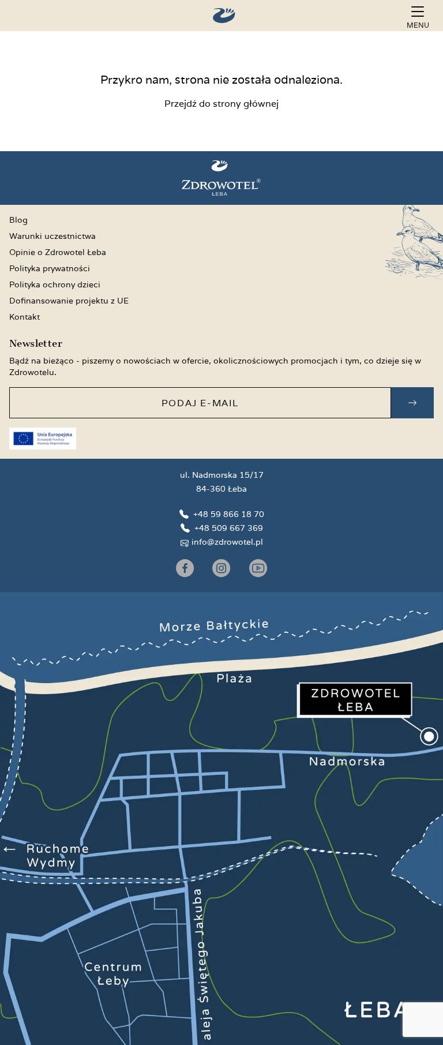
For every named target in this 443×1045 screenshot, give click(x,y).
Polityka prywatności (49, 268)
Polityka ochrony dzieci (54, 284)
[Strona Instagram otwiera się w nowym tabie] (221, 568)
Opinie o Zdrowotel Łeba (57, 252)
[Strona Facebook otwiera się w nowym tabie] (185, 568)
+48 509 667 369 (228, 528)
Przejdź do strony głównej (221, 104)
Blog (18, 220)
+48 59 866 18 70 (228, 514)
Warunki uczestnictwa (52, 236)
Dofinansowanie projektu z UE (69, 300)
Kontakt (24, 317)
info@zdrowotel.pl (227, 542)
